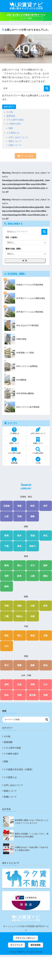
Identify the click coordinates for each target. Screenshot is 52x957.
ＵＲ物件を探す (13, 124)
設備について (15, 145)
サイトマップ (16, 945)
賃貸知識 (10, 116)
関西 (11, 128)
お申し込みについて (18, 137)
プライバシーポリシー (25, 938)
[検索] (47, 88)
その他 (9, 112)
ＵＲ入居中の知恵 (14, 120)
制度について (15, 141)
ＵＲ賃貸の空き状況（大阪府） (19, 769)
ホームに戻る (26, 156)
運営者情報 (36, 945)
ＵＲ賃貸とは (12, 133)
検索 (44, 232)
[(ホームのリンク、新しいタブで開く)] (26, 918)
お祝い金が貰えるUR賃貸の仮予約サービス (26, 15)
